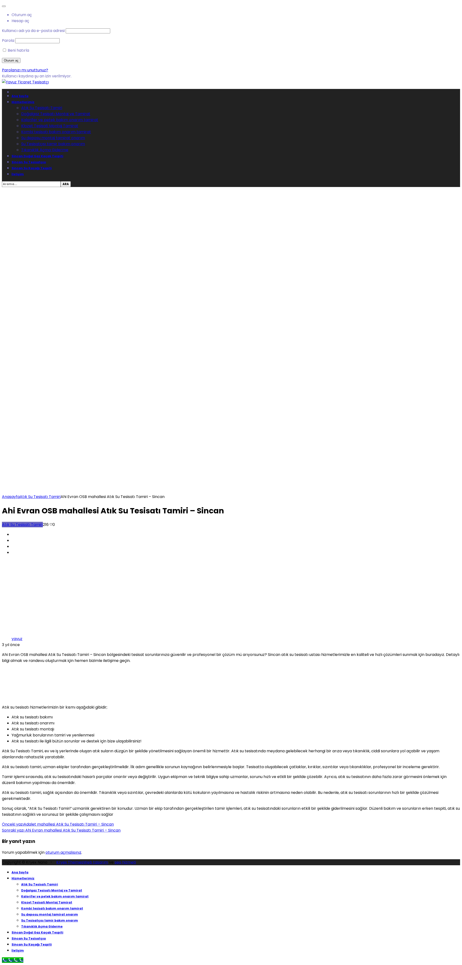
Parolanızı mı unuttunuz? (25, 70)
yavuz (17, 638)
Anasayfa (11, 496)
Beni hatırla (18, 50)
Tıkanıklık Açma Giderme (44, 150)
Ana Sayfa (20, 96)
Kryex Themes (69, 862)
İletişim (18, 174)
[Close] (4, 6)
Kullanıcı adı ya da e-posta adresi (33, 30)
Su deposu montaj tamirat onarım (53, 138)
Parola (8, 40)
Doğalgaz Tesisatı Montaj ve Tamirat (55, 114)
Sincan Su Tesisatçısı (29, 162)
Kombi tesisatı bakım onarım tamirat (56, 132)
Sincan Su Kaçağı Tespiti (32, 168)
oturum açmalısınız (63, 852)
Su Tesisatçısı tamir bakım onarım (53, 144)
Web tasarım (95, 862)
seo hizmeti (125, 862)
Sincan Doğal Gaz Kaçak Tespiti (37, 156)
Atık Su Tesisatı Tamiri (41, 108)
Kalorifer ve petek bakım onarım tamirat (59, 120)
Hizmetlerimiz (23, 102)
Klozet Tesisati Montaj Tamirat (49, 126)
